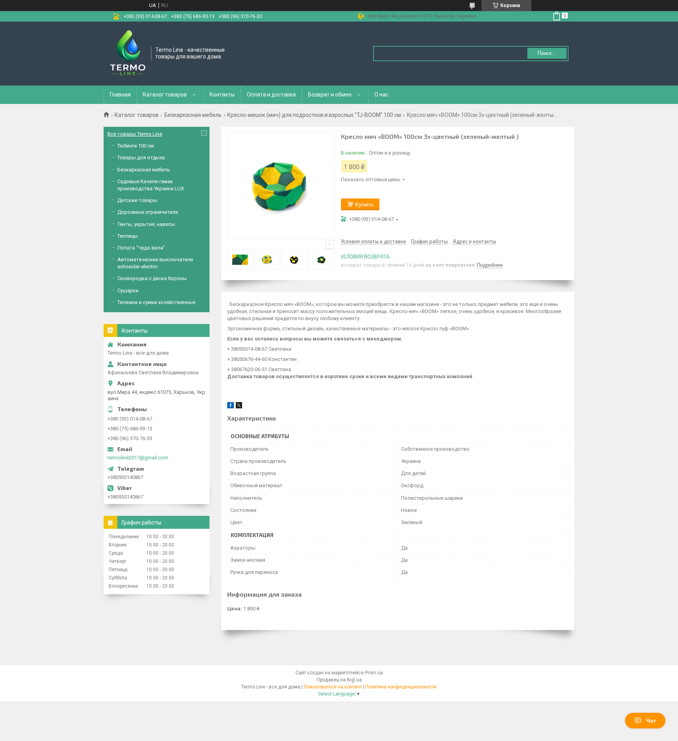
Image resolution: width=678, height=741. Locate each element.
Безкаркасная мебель (193, 115)
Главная (120, 94)
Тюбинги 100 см (135, 146)
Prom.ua (374, 672)
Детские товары (137, 200)
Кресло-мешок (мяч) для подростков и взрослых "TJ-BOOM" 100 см (314, 115)
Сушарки (128, 290)
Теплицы (127, 236)
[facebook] (230, 407)
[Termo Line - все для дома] (127, 52)
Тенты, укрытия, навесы (146, 224)
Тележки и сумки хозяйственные (156, 302)
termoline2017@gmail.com (138, 458)
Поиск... (547, 53)
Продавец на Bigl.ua (339, 680)
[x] (239, 407)
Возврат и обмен (330, 94)
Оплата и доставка (271, 94)
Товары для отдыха (141, 157)
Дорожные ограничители (147, 212)
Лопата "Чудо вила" (141, 248)
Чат (651, 720)
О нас (381, 94)
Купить (364, 204)
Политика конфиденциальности (401, 687)
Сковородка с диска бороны (152, 278)
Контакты (222, 94)
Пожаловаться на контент (333, 687)
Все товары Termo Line (135, 134)
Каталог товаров (165, 94)
